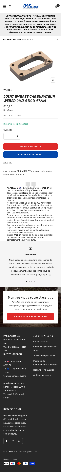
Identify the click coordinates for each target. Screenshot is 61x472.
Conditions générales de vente (44, 348)
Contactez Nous (40, 341)
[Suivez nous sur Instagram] (13, 441)
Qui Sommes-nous (42, 375)
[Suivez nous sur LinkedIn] (19, 441)
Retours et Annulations (44, 369)
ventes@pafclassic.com (14, 376)
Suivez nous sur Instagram (30, 316)
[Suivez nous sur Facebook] (6, 441)
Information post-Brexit (44, 355)
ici (50, 274)
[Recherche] (10, 6)
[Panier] (56, 6)
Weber (7, 90)
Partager (7, 162)
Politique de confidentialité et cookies (45, 363)
